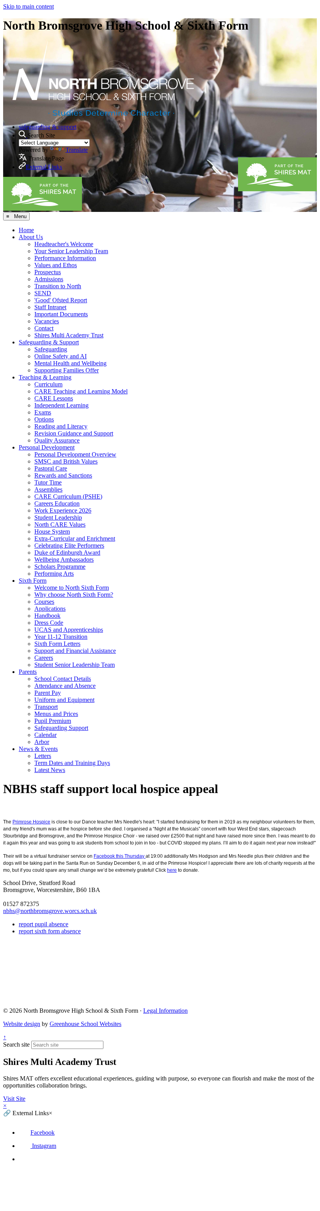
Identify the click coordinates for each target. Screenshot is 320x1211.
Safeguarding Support (61, 727)
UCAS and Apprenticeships (68, 629)
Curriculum (48, 384)
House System (52, 531)
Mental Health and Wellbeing (70, 363)
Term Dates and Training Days (72, 763)
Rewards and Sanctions (63, 475)
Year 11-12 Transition (60, 636)
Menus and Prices (56, 713)
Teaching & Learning (45, 377)
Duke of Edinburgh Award (67, 552)
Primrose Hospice (31, 822)
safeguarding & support (47, 126)
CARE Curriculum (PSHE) (68, 496)
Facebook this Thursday (120, 856)
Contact (43, 328)
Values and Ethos (55, 265)
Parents (28, 671)
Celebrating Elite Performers (69, 545)
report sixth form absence (50, 931)
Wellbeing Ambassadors (64, 559)
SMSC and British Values (66, 461)
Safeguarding (50, 349)
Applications (50, 608)
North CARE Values (59, 524)
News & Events (38, 749)
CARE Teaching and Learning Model (81, 391)
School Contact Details (62, 678)
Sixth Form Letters (57, 643)
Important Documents (61, 314)
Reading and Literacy (60, 426)
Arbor (41, 742)
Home (26, 230)
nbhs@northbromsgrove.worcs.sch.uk (50, 911)
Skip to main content (28, 6)
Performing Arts (54, 573)
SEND (42, 293)
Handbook (47, 615)
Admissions (48, 279)
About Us (31, 237)
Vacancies (46, 321)
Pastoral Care (50, 468)
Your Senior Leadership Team (71, 251)
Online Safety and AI (60, 356)
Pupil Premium (52, 720)
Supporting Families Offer (66, 370)
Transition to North (57, 286)
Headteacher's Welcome (63, 244)
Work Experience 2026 (62, 510)
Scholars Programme (59, 566)
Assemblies (48, 489)
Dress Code (48, 622)
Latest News (49, 770)
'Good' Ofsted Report (60, 300)
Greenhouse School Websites (85, 1024)
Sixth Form (32, 580)
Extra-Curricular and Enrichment (74, 538)
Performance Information (65, 258)
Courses (44, 601)
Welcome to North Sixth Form (71, 587)
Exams (42, 412)
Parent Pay (47, 692)
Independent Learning (61, 405)
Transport (46, 706)
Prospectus (47, 272)
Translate (77, 149)
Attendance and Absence (65, 685)
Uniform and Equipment (64, 699)
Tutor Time (48, 482)
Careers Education (57, 503)
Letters (42, 756)
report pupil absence (43, 924)
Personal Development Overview (75, 454)
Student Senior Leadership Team (74, 664)
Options (44, 419)
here (172, 870)
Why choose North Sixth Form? (73, 594)
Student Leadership (58, 517)
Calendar (45, 735)
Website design (21, 1024)
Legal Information (165, 1010)
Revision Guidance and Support (73, 433)
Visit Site (14, 1098)
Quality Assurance (57, 440)
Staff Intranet (50, 307)
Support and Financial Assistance (75, 650)
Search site (16, 1044)
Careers (43, 657)
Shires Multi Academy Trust (68, 335)
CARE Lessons (53, 398)
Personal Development (47, 447)
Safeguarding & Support (49, 342)
